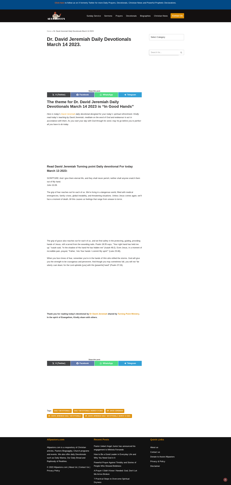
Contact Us (177, 16)
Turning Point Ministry (128, 314)
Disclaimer (155, 466)
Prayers (119, 16)
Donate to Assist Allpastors (162, 457)
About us (154, 447)
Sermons (108, 16)
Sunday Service (94, 16)
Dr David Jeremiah (98, 314)
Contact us (155, 452)
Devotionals (131, 16)
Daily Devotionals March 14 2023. (88, 411)
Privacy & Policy (157, 461)
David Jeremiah (68, 114)
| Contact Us (83, 467)
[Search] (181, 52)
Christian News (161, 16)
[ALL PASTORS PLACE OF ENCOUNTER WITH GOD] (56, 16)
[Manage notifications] (225, 480)
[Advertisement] (94, 71)
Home (49, 31)
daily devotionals (62, 411)
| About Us (72, 467)
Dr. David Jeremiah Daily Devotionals (64, 416)
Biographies (145, 16)
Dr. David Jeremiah (115, 411)
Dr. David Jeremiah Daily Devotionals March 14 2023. (108, 416)
